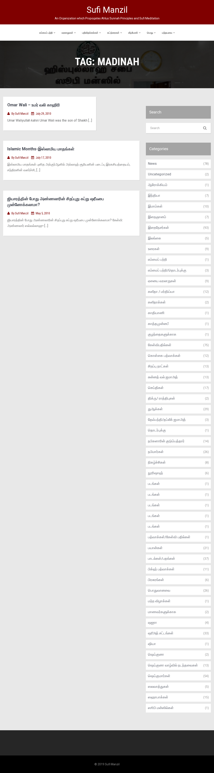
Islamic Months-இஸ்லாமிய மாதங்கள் (40, 148)
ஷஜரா (152, 622)
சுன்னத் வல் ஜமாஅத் (163, 377)
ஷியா (152, 644)
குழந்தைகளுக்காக (162, 334)
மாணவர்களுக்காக (162, 612)
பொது (150, 32)
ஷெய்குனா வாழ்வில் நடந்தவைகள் (173, 665)
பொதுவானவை (159, 590)
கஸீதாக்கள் (157, 302)
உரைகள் (154, 249)
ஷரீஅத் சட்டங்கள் (160, 633)
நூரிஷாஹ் (155, 473)
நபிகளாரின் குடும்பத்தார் (166, 441)
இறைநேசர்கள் (158, 227)
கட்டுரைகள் (113, 32)
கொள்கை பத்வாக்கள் (164, 355)
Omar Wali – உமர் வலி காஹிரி (33, 104)
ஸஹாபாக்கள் (158, 697)
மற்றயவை (167, 32)
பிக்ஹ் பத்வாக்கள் (161, 569)
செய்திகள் (156, 388)
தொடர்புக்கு (157, 430)
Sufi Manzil (22, 114)
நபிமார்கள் (156, 452)
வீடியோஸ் (133, 32)
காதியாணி (156, 313)
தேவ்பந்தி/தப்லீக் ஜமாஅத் (167, 419)
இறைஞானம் (157, 217)
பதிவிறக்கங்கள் (90, 32)
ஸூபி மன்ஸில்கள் (161, 708)
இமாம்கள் (155, 206)
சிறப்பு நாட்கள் (158, 366)
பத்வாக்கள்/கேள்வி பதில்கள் (169, 537)
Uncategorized (159, 174)
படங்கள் (154, 483)
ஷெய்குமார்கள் (159, 676)
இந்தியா (154, 195)
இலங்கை (154, 238)
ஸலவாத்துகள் (158, 686)
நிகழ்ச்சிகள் (157, 462)
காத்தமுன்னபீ (158, 324)
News (152, 163)
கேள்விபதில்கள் (159, 345)
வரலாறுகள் (67, 32)
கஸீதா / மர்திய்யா (161, 291)
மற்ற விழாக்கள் (159, 601)
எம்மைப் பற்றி (46, 32)
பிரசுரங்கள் (156, 580)
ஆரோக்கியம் (157, 185)
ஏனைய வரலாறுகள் (162, 281)
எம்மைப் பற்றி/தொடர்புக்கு (167, 270)
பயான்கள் (155, 548)
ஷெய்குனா (156, 654)
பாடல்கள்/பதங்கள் (161, 558)
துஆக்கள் (155, 409)
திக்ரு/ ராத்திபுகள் (161, 398)
